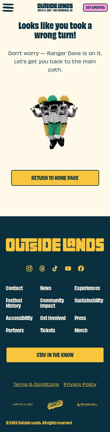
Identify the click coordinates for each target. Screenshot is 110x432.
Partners (15, 330)
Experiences (87, 288)
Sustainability (89, 300)
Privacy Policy (80, 385)
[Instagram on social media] (29, 268)
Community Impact (52, 303)
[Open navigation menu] (8, 8)
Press (80, 318)
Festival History (14, 303)
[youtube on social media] (68, 268)
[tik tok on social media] (55, 268)
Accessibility (19, 318)
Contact (14, 288)
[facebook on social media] (81, 268)
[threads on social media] (42, 268)
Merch (81, 330)
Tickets (47, 330)
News (45, 288)
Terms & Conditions (36, 385)
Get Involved (53, 318)
